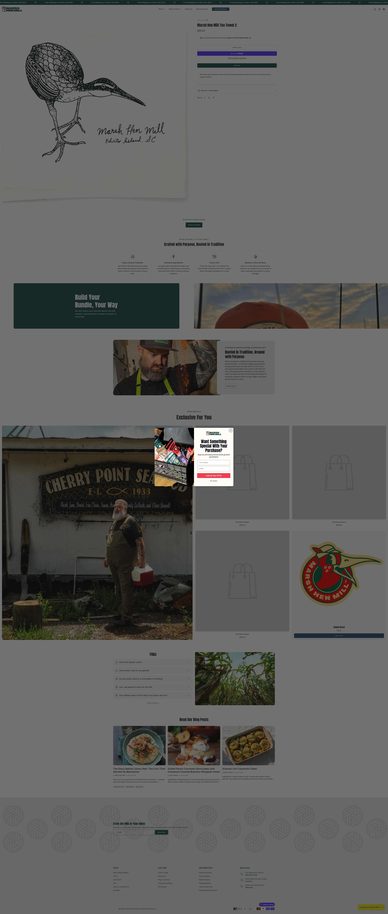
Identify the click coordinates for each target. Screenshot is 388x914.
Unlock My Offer (214, 475)
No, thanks (213, 481)
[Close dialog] (231, 430)
